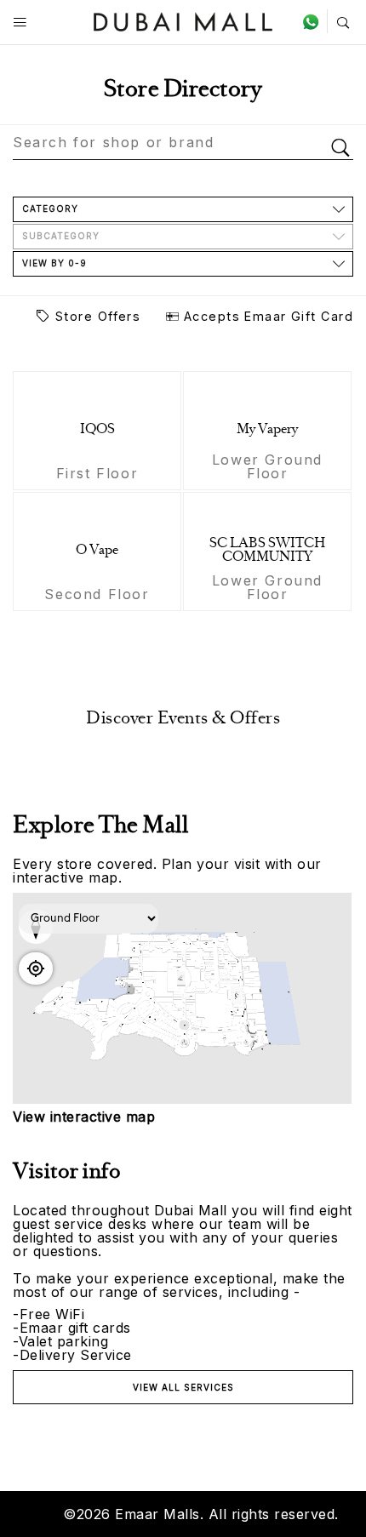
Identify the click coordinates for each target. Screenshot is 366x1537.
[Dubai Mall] (183, 20)
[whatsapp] (314, 21)
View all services (183, 1387)
